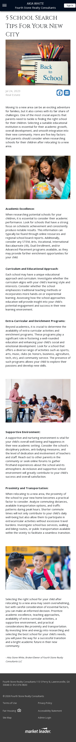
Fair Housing (9, 710)
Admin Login (44, 717)
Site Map (7, 717)
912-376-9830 (20, 684)
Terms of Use (10, 703)
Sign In (70, 5)
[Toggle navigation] (4, 5)
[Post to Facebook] (60, 95)
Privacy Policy (45, 703)
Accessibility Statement (50, 710)
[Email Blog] (67, 95)
